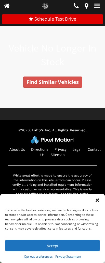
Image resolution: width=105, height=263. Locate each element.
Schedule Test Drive (54, 19)
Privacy (61, 149)
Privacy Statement (68, 256)
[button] (97, 200)
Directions (39, 149)
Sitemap (58, 154)
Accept (52, 245)
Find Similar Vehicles (53, 82)
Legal (77, 149)
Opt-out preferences (38, 256)
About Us (17, 149)
